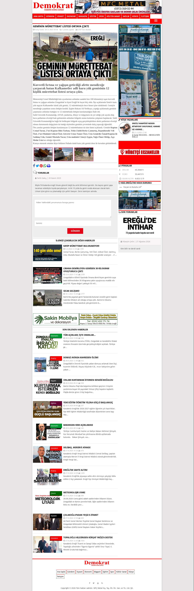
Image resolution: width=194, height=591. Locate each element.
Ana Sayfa (61, 572)
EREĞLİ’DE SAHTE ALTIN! (75, 470)
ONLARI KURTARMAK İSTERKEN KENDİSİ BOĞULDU (88, 380)
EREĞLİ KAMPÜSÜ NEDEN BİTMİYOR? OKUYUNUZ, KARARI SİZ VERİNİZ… (146, 126)
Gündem (71, 572)
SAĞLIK (126, 16)
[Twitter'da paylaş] (37, 166)
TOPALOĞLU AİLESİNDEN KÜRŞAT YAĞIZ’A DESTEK (88, 537)
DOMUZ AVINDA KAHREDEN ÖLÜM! (80, 357)
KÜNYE (135, 16)
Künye (131, 572)
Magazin (97, 572)
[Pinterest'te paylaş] (41, 166)
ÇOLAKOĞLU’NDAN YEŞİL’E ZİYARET (80, 515)
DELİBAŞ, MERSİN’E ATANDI (76, 447)
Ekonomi (88, 572)
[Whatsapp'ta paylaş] (44, 166)
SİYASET (60, 16)
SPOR (101, 16)
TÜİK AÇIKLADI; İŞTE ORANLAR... (79, 335)
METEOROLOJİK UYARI (74, 492)
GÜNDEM (50, 16)
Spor (112, 572)
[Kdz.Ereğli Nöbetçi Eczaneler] (140, 162)
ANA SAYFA (38, 16)
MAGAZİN (83, 16)
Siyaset (79, 572)
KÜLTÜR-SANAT (113, 16)
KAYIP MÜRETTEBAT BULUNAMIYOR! (81, 246)
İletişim (60, 576)
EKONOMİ (71, 16)
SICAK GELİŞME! (71, 291)
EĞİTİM (93, 16)
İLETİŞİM (145, 16)
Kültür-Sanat (121, 572)
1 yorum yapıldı (68, 30)
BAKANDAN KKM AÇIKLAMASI (78, 425)
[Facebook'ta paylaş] (34, 166)
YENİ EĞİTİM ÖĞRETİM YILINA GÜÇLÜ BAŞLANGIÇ (88, 402)
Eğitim (105, 572)
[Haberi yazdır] (48, 166)
